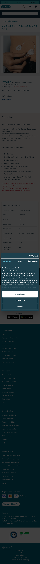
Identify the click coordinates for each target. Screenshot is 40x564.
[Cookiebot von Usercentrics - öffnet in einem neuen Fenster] (29, 256)
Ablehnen (20, 306)
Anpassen (18, 300)
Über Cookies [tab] (32, 261)
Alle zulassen (20, 294)
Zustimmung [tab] (7, 261)
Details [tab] (20, 261)
